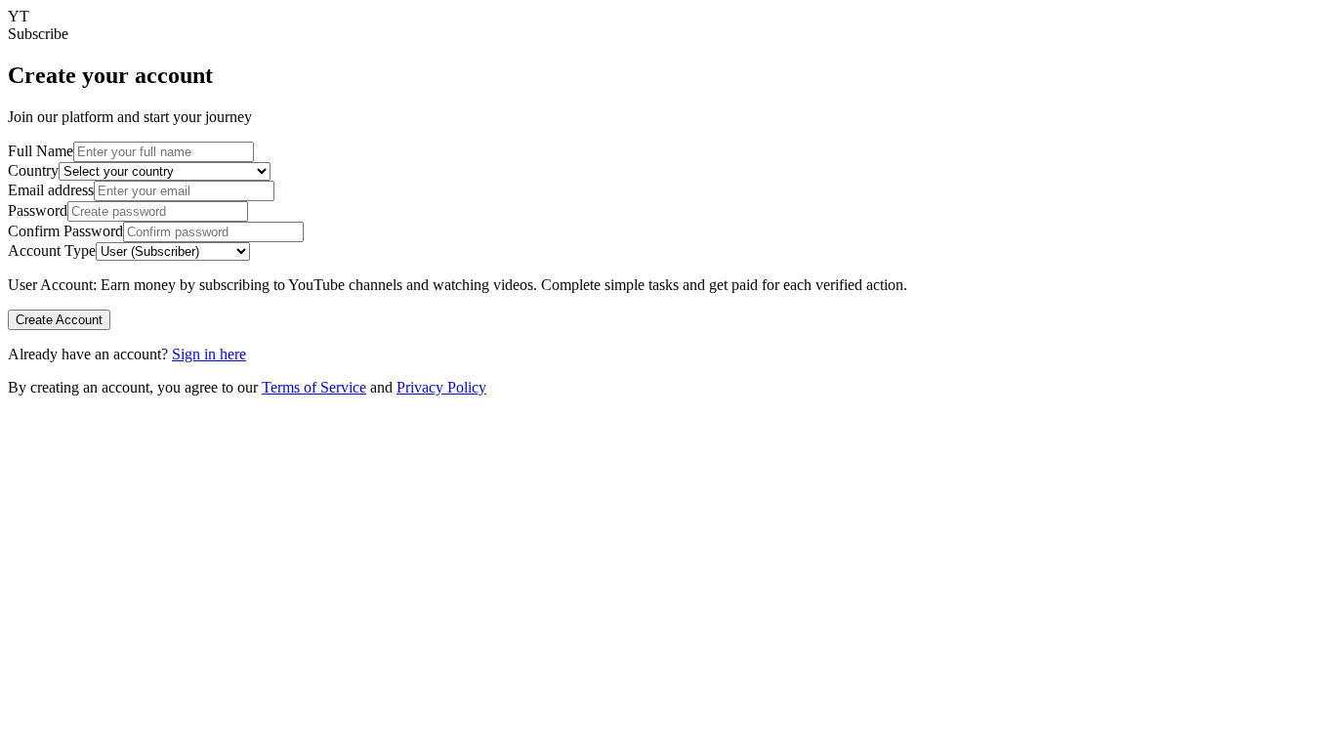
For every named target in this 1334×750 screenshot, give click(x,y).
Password (37, 210)
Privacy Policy (441, 387)
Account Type (52, 250)
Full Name (40, 151)
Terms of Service (314, 387)
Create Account (59, 319)
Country (33, 170)
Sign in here (209, 354)
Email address (51, 190)
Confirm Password (65, 231)
